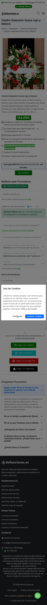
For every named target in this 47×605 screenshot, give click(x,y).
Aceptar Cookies (34, 316)
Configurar (17, 316)
